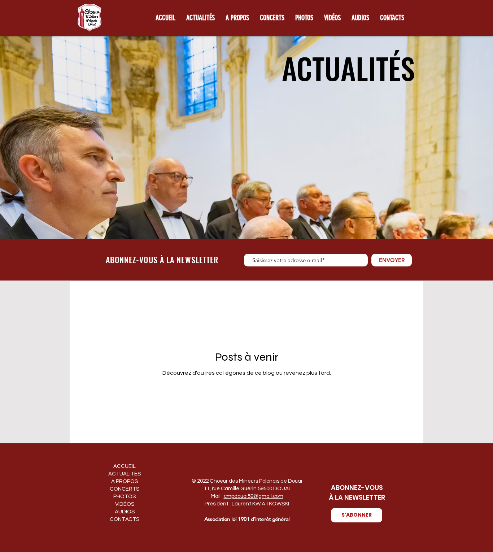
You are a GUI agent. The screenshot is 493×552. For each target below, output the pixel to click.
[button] (356, 515)
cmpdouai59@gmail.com (253, 496)
